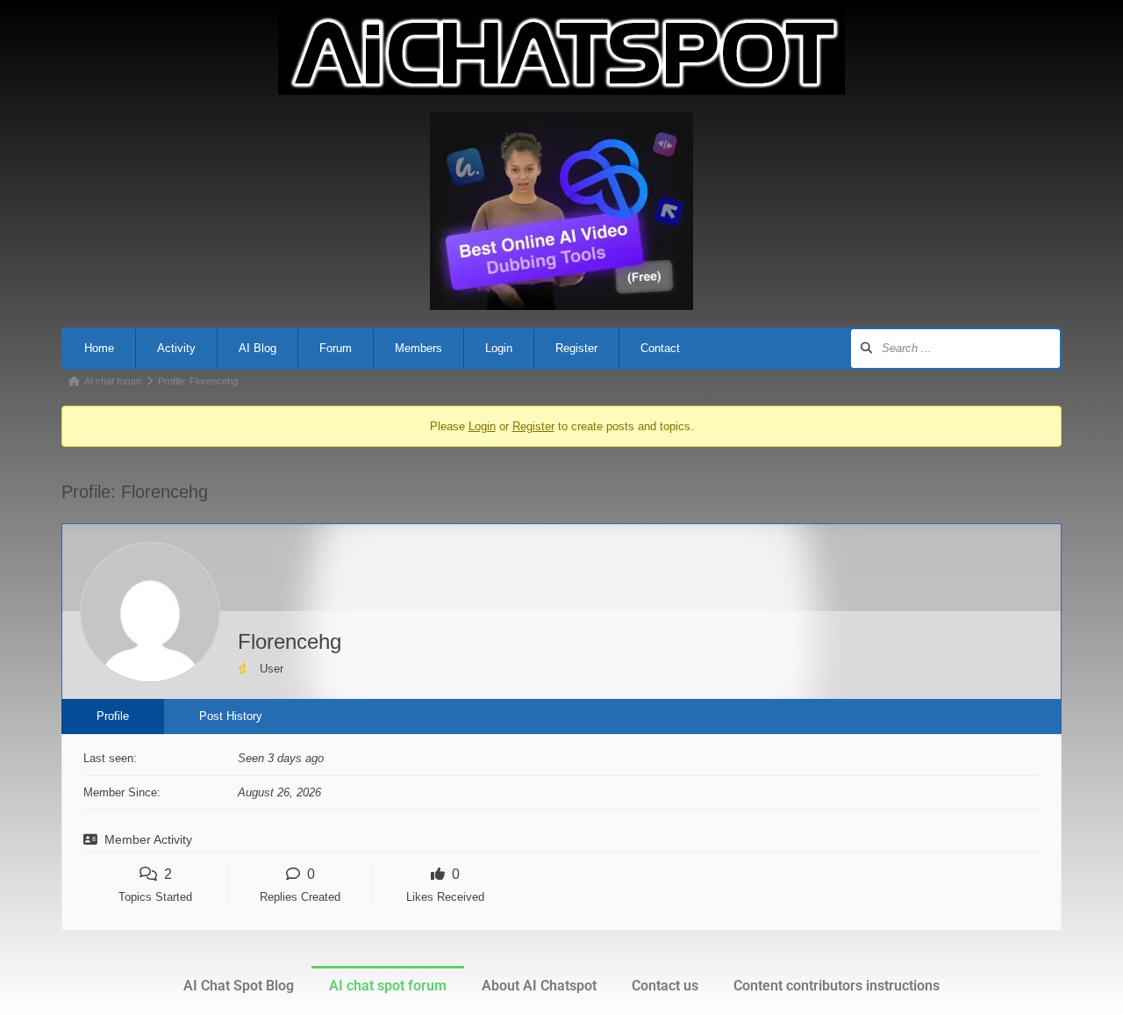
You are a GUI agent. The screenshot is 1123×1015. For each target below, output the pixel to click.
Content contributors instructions (836, 985)
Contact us (665, 985)
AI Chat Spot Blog (238, 985)
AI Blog (257, 348)
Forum (335, 348)
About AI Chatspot (539, 985)
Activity (176, 348)
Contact (660, 348)
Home (99, 348)
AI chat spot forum (388, 985)
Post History (230, 716)
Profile (113, 716)
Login (498, 348)
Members (418, 348)
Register (576, 348)
